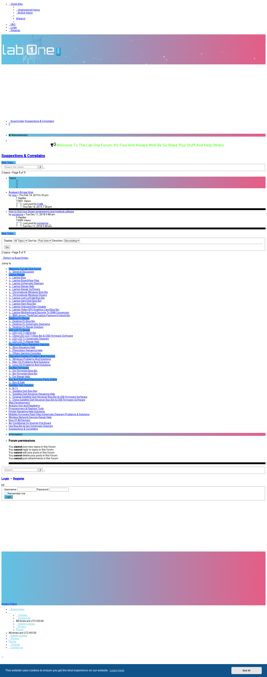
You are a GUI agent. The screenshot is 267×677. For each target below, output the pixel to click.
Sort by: (33, 240)
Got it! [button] (246, 670)
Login (5, 478)
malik (40, 203)
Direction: (58, 240)
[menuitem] (28, 9)
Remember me (16, 493)
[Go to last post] (45, 203)
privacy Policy (9, 603)
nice (14, 195)
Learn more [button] (117, 670)
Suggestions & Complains (23, 156)
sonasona (17, 214)
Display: (8, 240)
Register (18, 478)
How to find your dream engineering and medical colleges (41, 211)
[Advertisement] (133, 91)
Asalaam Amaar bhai (21, 192)
